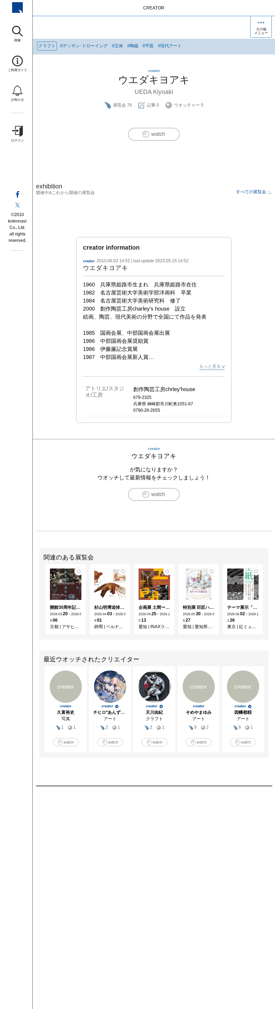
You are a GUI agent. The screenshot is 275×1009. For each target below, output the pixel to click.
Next (268, 601)
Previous (39, 601)
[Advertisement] (154, 847)
